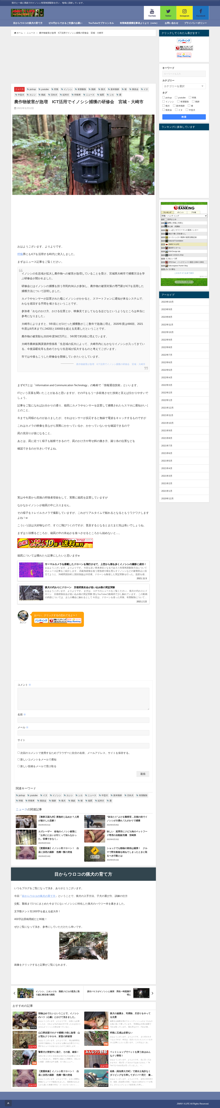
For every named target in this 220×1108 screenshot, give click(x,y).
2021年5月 (166, 461)
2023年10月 (167, 302)
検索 (184, 117)
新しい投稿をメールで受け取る (38, 766)
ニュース (19, 89)
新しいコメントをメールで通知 (38, 759)
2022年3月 (166, 385)
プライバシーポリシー (195, 23)
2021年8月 (166, 438)
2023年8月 (166, 317)
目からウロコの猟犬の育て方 (28, 23)
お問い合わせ (171, 23)
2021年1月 (166, 491)
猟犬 (103, 89)
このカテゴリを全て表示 (184, 273)
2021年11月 (167, 415)
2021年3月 (166, 476)
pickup (33, 89)
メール (23, 727)
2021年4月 (166, 468)
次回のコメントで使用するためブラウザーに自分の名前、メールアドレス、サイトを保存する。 (75, 753)
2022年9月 (166, 340)
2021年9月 (166, 430)
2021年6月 (166, 453)
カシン (32, 95)
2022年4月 (166, 377)
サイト (21, 740)
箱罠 (102, 95)
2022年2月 (166, 392)
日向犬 (54, 95)
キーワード (168, 68)
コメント (24, 684)
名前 (22, 714)
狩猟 (56, 89)
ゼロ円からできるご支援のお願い (65, 23)
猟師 (93, 89)
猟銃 (43, 95)
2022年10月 (167, 332)
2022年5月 (166, 370)
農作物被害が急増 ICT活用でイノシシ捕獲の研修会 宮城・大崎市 (110, 364)
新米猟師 (115, 89)
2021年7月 (166, 445)
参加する (203, 276)
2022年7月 (166, 355)
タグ (164, 92)
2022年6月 (166, 362)
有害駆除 (82, 89)
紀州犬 (66, 95)
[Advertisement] (83, 60)
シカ (112, 95)
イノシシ (68, 89)
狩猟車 (77, 95)
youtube (45, 89)
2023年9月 (166, 309)
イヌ (146, 89)
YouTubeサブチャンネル (101, 23)
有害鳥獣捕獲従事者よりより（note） (139, 23)
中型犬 (21, 95)
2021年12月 (167, 408)
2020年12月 (167, 498)
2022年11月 (167, 324)
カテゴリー (168, 80)
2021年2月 (166, 483)
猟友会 (135, 89)
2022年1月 (166, 400)
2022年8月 (166, 347)
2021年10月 (167, 423)
